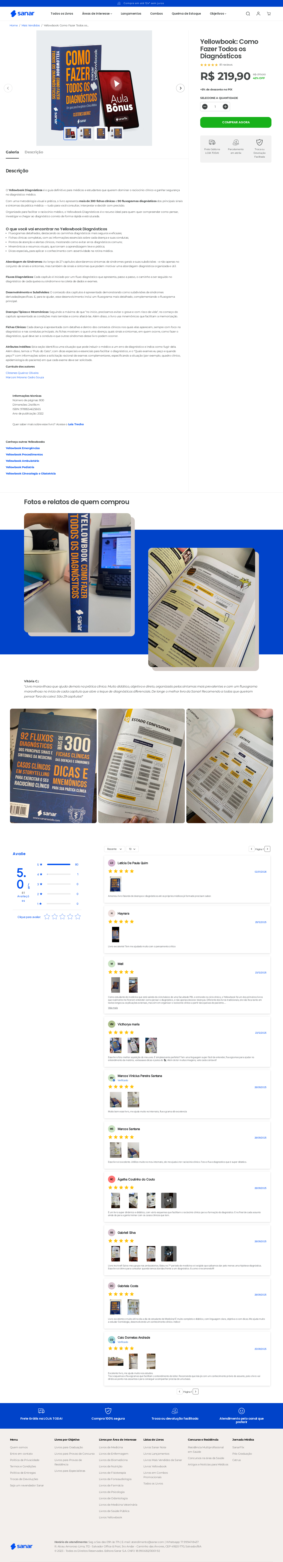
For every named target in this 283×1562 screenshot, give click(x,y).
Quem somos (19, 1447)
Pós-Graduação (242, 1453)
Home (14, 25)
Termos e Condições (23, 1466)
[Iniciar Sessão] (258, 13)
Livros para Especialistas (69, 1471)
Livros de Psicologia (112, 1492)
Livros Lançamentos (156, 1453)
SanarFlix (238, 1447)
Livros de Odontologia (113, 1498)
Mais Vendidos (31, 25)
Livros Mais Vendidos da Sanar (162, 1460)
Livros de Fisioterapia (112, 1472)
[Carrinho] (269, 13)
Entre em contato (21, 1453)
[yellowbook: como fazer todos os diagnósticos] (94, 88)
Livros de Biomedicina (113, 1460)
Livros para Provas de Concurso (74, 1453)
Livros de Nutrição (110, 1466)
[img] (121, 872)
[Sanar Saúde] (22, 13)
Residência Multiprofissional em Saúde (206, 1449)
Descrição (34, 152)
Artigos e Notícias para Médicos (208, 1464)
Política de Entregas (23, 1472)
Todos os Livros (62, 14)
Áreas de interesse (96, 14)
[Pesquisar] (248, 13)
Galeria (12, 152)
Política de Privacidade (24, 1460)
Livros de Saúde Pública (114, 1511)
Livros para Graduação (68, 1447)
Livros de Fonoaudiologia (115, 1479)
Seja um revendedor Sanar (27, 1485)
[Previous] (8, 88)
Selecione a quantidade (219, 97)
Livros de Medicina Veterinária (118, 1504)
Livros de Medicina (111, 1447)
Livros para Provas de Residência (68, 1462)
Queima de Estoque (186, 14)
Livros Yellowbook (110, 1517)
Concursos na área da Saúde (206, 1458)
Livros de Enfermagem (113, 1453)
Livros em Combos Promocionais (155, 1475)
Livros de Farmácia (111, 1485)
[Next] (180, 88)
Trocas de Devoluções (24, 1479)
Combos (156, 14)
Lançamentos (131, 14)
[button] (58, 864)
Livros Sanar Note (154, 1447)
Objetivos (217, 14)
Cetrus (236, 1460)
